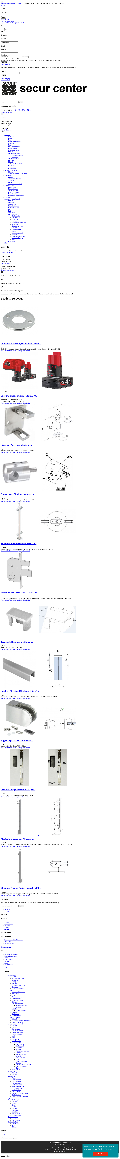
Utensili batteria (13, 189)
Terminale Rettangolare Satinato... (17, 642)
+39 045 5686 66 (6, 3)
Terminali (15, 224)
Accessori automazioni (15, 184)
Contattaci (7, 927)
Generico (11, 202)
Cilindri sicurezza (17, 163)
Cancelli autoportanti (18, 1032)
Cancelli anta (12, 204)
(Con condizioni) (5, 263)
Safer (13, 1105)
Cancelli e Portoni (17, 1022)
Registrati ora (5, 19)
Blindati (10, 172)
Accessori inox (12, 214)
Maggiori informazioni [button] (105, 1149)
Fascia (10, 138)
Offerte (6, 922)
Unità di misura (16, 1090)
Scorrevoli (11, 180)
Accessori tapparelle (18, 988)
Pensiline (14, 234)
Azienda (3, 38)
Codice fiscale (5, 42)
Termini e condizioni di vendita (13, 940)
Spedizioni (7, 941)
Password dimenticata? (7, 21)
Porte (9, 211)
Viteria (10, 1098)
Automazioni (8, 175)
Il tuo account (6, 947)
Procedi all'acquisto (6, 130)
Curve (14, 231)
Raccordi (14, 228)
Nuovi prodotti (8, 924)
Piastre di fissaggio (17, 238)
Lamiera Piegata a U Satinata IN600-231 (20, 691)
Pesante (14, 1106)
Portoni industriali (13, 207)
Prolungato (15, 1110)
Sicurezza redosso (13, 150)
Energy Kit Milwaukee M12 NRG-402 (19, 396)
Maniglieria (11, 1071)
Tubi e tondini (16, 216)
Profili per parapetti (17, 233)
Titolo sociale (5, 26)
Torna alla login (5, 64)
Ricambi (10, 177)
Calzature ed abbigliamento (20, 1093)
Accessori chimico (17, 1115)
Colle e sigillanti (13, 1122)
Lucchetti (11, 165)
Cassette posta (16, 1120)
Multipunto (11, 143)
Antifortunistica (16, 1095)
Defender (15, 157)
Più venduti (7, 925)
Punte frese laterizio (14, 194)
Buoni (6, 963)
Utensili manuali (17, 1088)
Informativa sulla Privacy (11, 943)
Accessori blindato (17, 155)
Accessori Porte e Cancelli (12, 199)
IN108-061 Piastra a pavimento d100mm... (21, 343)
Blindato (10, 152)
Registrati (4, 62)
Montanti (14, 221)
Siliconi (14, 1127)
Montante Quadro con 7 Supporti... (17, 839)
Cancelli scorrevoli (13, 206)
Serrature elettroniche (14, 141)
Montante (11, 136)
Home (6, 967)
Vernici (14, 1125)
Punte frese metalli (13, 192)
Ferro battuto (12, 241)
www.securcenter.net (60, 1151)
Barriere (14, 983)
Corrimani (15, 219)
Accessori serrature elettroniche (17, 173)
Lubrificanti (15, 1123)
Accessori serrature (14, 153)
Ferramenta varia (13, 1117)
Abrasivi (14, 1078)
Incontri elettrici (13, 168)
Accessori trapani (13, 190)
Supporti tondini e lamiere (19, 236)
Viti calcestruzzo (17, 1113)
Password (3, 12)
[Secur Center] (44, 96)
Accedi (3, 17)
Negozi (6, 929)
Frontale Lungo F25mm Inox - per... (18, 789)
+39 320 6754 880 (16, 3)
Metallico (15, 1112)
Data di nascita (5, 55)
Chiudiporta (11, 212)
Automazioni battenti (14, 179)
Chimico (14, 1108)
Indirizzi (6, 961)
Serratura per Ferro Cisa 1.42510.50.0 (19, 592)
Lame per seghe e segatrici (16, 195)
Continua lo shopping (7, 252)
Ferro (9, 140)
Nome (2, 31)
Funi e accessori (16, 229)
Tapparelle (15, 987)
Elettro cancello (12, 148)
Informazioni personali (11, 954)
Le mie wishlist (9, 964)
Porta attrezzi (16, 1091)
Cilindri (10, 162)
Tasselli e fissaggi (13, 1100)
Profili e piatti (16, 217)
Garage (10, 182)
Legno (10, 145)
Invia (4, 75)
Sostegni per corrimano (19, 222)
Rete (13, 239)
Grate (10, 209)
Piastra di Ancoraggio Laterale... (16, 445)
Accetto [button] (100, 1154)
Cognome (4, 35)
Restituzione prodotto (10, 956)
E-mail (3, 8)
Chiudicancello (16, 1041)
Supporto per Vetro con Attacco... (17, 740)
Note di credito (8, 959)
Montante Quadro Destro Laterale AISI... (21, 888)
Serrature (7, 135)
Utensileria (7, 197)
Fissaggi (6, 243)
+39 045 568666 (52, 1149)
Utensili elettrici (9, 185)
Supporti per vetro (17, 226)
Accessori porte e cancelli (15, 1024)
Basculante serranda (14, 146)
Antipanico (11, 167)
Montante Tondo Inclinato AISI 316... (18, 543)
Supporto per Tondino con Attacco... (18, 494)
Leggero (14, 1103)
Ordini (6, 958)
